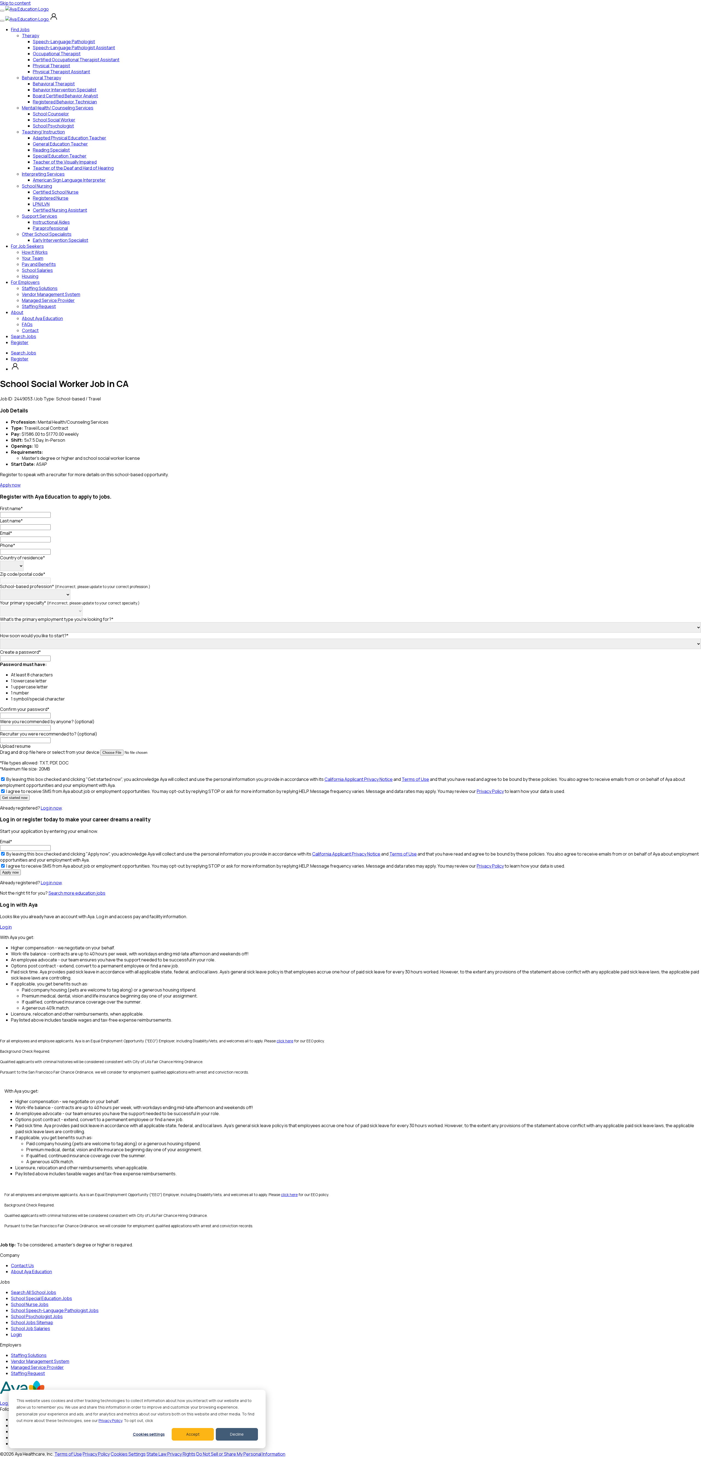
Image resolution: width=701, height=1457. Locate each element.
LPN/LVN (41, 204)
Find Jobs (20, 30)
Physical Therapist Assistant (61, 72)
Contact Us (22, 1266)
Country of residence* (22, 558)
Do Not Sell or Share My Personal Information (240, 1454)
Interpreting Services (43, 174)
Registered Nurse (50, 198)
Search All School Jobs (33, 1292)
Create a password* (20, 652)
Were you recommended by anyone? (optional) (47, 722)
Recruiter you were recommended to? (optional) (48, 734)
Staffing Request (39, 306)
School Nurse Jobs (29, 1304)
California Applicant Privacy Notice (358, 779)
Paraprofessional (50, 228)
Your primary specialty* (70, 603)
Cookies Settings (128, 1454)
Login (16, 1334)
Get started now (14, 798)
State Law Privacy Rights (171, 1454)
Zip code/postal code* (22, 574)
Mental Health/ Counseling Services (57, 108)
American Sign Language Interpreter (69, 180)
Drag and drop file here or (49, 752)
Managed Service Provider (48, 300)
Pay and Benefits (39, 264)
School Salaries (37, 270)
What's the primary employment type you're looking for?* (56, 619)
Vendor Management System (51, 294)
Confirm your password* (24, 709)
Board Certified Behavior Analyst (65, 96)
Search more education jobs (76, 893)
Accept (193, 1434)
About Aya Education (42, 318)
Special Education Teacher (60, 156)
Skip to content (15, 3)
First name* (11, 508)
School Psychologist (53, 126)
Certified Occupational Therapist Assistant (76, 60)
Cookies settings (149, 1434)
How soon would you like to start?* (34, 636)
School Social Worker (54, 120)
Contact (30, 330)
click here (285, 1041)
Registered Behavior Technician (65, 102)
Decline (237, 1434)
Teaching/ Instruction (43, 132)
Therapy (30, 36)
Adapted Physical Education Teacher (69, 138)
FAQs (27, 324)
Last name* (11, 521)
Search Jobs (23, 336)
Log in (6, 927)
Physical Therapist (51, 66)
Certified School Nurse (56, 192)
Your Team (32, 258)
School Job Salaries (30, 1328)
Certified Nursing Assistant (60, 210)
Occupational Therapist (57, 54)
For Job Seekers (27, 246)
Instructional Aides (51, 222)
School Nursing (37, 186)
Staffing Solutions (40, 288)
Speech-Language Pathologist (64, 42)
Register (19, 342)
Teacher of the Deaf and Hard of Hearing (73, 168)
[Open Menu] (2, 10)
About (17, 312)
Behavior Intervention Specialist (64, 90)
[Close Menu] (2, 21)
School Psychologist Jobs (37, 1316)
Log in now (51, 808)
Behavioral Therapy (41, 78)
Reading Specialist (51, 150)
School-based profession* (75, 586)
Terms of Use (415, 779)
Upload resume (15, 746)
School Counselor (51, 114)
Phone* (7, 545)
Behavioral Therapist (54, 84)
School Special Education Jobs (41, 1298)
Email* (6, 533)
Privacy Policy (110, 1420)
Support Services (39, 216)
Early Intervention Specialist (60, 240)
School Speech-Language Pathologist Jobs (55, 1310)
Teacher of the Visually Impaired (65, 162)
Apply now (10, 485)
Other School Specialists (46, 234)
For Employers (25, 282)
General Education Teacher (60, 144)
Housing (30, 276)
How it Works (35, 252)
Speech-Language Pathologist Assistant (74, 48)
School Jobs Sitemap (32, 1322)
